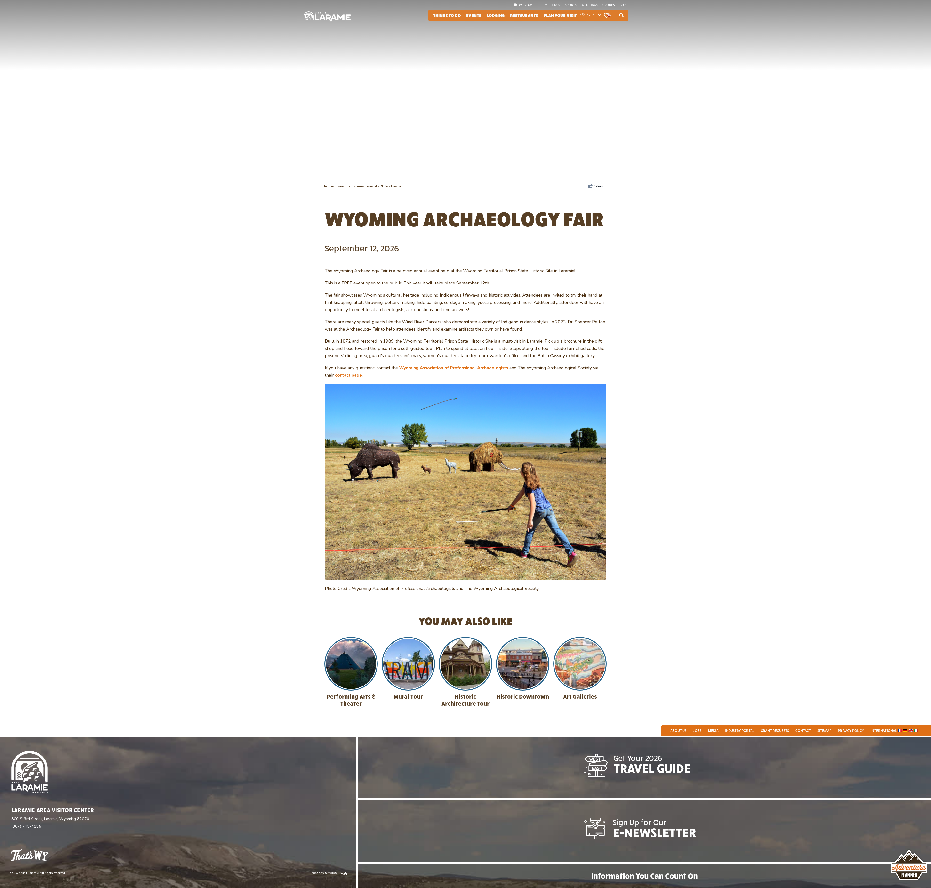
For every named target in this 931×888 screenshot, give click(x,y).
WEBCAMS (526, 5)
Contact (803, 730)
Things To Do (447, 15)
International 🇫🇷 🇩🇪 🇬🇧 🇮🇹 (894, 730)
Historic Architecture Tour (465, 700)
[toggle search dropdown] (621, 15)
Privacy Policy (851, 730)
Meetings (552, 5)
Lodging (496, 15)
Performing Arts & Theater (351, 700)
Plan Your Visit (560, 15)
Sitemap (824, 730)
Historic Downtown (523, 696)
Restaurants (524, 15)
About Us (678, 730)
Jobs (697, 730)
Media (713, 730)
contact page (348, 375)
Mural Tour (408, 696)
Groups (608, 5)
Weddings (589, 5)
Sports (571, 5)
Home (330, 186)
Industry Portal (739, 730)
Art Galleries (580, 696)
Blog (624, 5)
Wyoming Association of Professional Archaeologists (453, 368)
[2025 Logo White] (327, 16)
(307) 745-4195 (26, 826)
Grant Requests (775, 730)
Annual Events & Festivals (377, 186)
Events (474, 15)
